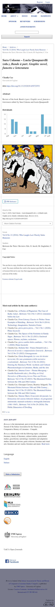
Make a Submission (13, 474)
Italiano (6, 462)
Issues (25, 16)
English (6, 458)
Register (40, 2)
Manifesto (46, 16)
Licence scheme (8, 279)
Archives (13, 47)
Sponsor (12, 21)
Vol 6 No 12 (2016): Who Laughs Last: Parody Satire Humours (24, 50)
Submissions (39, 21)
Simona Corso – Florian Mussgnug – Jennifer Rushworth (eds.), (28, 373)
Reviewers (25, 21)
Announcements (27, 26)
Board (34, 16)
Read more (46, 444)
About (13, 16)
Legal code (18, 279)
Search (27, 37)
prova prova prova (26, 328)
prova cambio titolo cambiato (30, 342)
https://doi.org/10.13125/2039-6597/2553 (23, 86)
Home (4, 16)
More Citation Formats (12, 223)
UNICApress (20, 586)
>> (9, 412)
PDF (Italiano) (11, 201)
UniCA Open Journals (13, 549)
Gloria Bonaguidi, (28, 359)
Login (48, 2)
